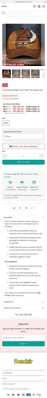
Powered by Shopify (21, 389)
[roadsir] (4, 6)
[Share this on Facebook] (20, 208)
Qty (3, 151)
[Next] (43, 45)
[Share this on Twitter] (14, 208)
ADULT (6, 123)
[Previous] (4, 45)
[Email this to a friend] (32, 208)
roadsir (10, 389)
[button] (23, 131)
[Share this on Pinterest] (26, 208)
